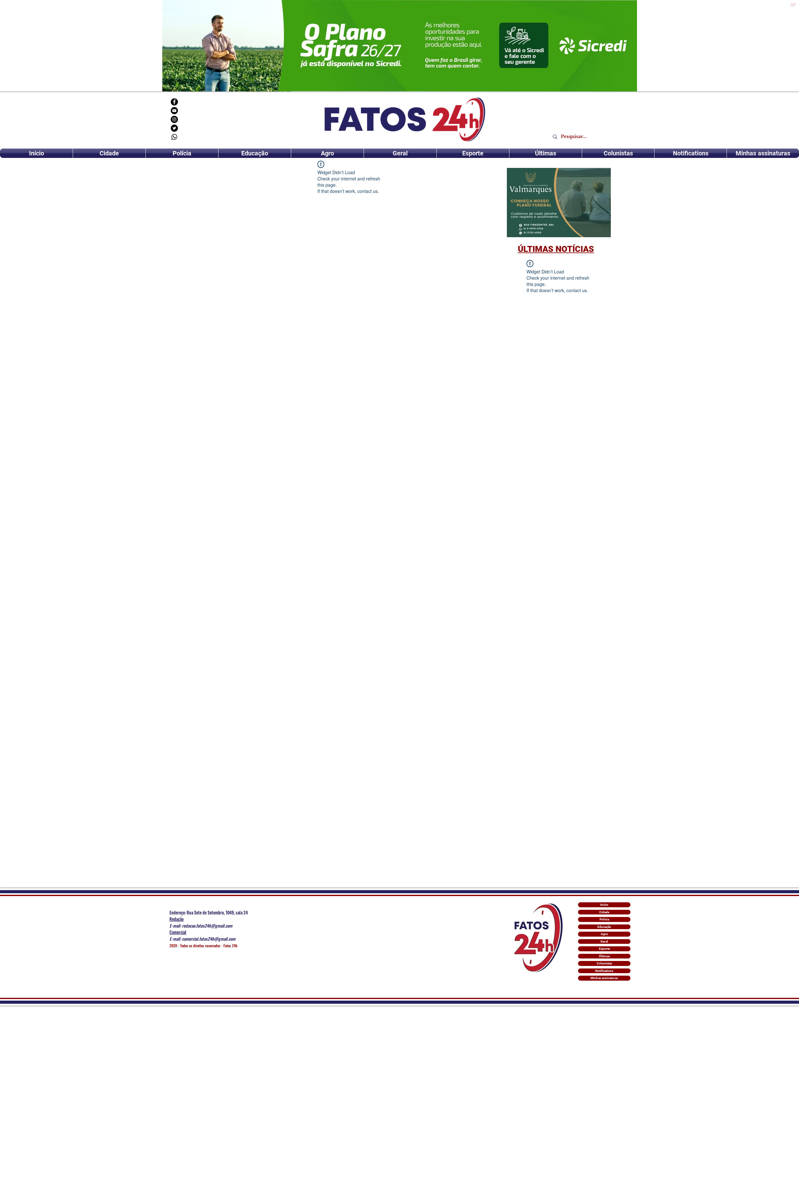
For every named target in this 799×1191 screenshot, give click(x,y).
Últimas (604, 956)
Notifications (604, 971)
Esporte (604, 948)
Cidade (604, 912)
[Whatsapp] (174, 136)
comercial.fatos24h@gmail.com (208, 938)
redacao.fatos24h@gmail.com (207, 925)
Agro (604, 934)
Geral (604, 941)
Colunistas (604, 963)
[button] (559, 202)
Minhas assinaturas (604, 978)
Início (604, 904)
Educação (604, 927)
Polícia (604, 919)
